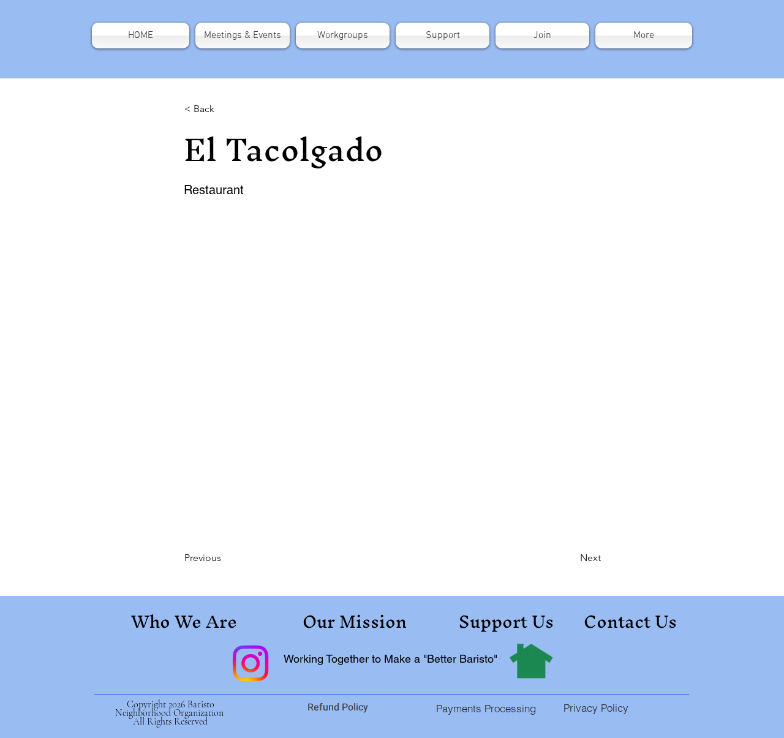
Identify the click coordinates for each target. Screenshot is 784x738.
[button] (642, 35)
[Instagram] (250, 663)
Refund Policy (339, 707)
